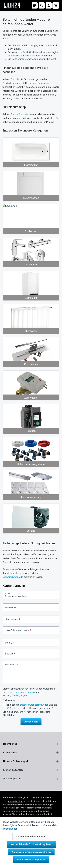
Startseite (23, 114)
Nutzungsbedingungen (15, 695)
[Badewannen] (31, 152)
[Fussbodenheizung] (31, 485)
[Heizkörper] (31, 319)
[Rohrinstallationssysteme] (31, 452)
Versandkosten (15, 801)
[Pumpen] (31, 419)
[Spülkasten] (31, 219)
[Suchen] (41, 5)
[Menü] (34, 5)
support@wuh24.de (13, 577)
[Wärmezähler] (31, 385)
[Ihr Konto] (48, 5)
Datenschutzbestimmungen (34, 704)
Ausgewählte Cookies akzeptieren (31, 852)
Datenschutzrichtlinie (25, 692)
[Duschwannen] (31, 186)
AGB (9, 708)
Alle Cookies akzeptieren (31, 859)
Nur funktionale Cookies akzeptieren (31, 844)
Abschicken (31, 721)
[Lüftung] (31, 518)
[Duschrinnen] (31, 352)
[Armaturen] (31, 252)
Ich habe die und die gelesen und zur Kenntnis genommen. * (32, 706)
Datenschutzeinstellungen (31, 836)
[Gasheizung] (31, 285)
